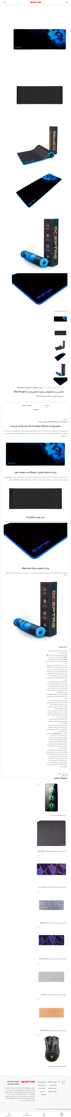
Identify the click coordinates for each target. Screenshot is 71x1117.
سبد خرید (43, 1091)
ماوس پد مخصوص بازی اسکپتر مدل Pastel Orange (53, 1031)
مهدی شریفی (39, 1109)
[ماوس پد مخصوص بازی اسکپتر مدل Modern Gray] (51, 905)
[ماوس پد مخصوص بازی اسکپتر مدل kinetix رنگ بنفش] (51, 869)
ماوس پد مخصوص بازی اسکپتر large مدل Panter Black (52, 851)
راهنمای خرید (53, 1085)
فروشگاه (55, 388)
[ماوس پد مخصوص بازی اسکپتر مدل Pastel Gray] (51, 977)
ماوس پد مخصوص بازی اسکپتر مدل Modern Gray (53, 923)
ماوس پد (48, 388)
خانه (62, 388)
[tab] (46, 405)
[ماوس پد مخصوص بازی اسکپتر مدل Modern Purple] (51, 941)
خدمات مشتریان (52, 1082)
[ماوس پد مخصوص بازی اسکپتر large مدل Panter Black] (51, 833)
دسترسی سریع (42, 1082)
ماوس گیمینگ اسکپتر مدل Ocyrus (57, 1066)
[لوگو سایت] (35, 2)
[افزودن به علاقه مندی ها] (38, 784)
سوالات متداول (52, 1088)
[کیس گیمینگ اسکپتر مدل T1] (51, 797)
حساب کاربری (42, 1085)
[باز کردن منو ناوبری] (66, 2)
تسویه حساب (42, 1088)
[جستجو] (4, 2)
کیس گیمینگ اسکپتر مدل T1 (58, 815)
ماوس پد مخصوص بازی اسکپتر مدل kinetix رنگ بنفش (52, 887)
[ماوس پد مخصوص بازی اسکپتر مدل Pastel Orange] (51, 1012)
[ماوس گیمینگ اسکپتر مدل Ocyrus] (51, 1048)
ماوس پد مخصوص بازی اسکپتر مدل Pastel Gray (53, 995)
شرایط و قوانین (52, 1091)
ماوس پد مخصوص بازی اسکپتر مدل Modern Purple (52, 959)
